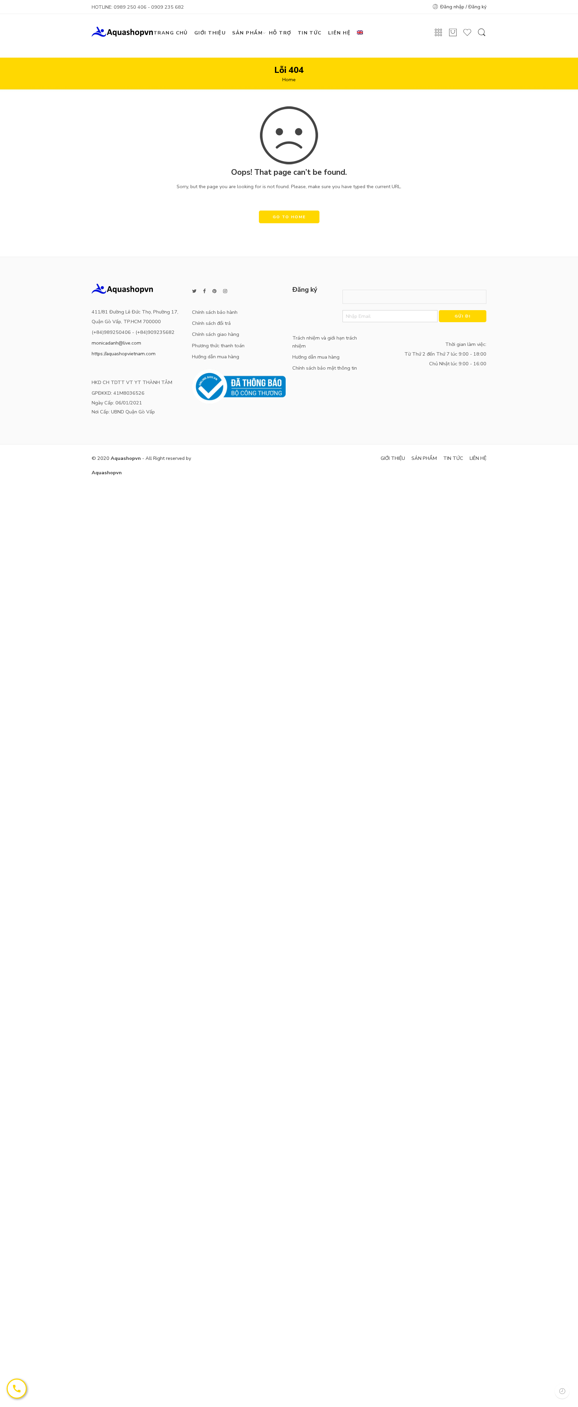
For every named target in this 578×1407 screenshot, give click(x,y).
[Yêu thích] (467, 35)
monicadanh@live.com (116, 343)
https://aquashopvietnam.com (124, 353)
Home (289, 79)
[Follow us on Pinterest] (214, 291)
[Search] (481, 35)
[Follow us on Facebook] (204, 291)
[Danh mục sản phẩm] (438, 34)
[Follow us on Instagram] (225, 291)
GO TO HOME (289, 217)
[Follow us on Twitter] (194, 291)
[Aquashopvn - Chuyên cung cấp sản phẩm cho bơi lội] (122, 31)
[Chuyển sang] (362, 33)
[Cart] (453, 35)
